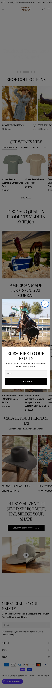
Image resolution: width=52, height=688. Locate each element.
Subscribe (26, 381)
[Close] (45, 304)
